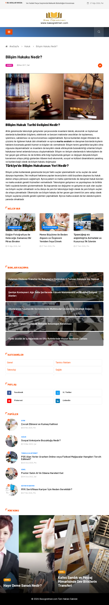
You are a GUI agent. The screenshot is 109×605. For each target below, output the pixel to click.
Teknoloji (11, 369)
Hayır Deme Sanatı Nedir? (23, 585)
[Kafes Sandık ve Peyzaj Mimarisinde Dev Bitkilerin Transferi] (81, 554)
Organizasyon (15, 227)
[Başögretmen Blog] (54, 18)
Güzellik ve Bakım (50, 227)
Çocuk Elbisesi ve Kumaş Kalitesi (39, 424)
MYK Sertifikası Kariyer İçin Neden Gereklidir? (46, 489)
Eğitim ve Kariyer (27, 486)
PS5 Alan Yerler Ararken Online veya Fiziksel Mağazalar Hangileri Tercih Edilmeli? (61, 458)
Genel (79, 227)
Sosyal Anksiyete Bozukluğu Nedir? (41, 440)
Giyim (23, 420)
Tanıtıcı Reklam (63, 362)
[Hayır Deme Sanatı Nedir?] (27, 554)
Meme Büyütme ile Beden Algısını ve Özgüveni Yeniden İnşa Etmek (54, 238)
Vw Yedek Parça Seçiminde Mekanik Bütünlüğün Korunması (50, 3)
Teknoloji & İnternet (29, 453)
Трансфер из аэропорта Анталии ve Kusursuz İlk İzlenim (88, 238)
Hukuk (27, 46)
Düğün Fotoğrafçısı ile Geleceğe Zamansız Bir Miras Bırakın (18, 238)
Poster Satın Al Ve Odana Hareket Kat (42, 472)
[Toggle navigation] (9, 32)
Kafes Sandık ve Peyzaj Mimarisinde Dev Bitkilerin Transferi (77, 581)
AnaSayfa (14, 46)
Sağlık (59, 369)
